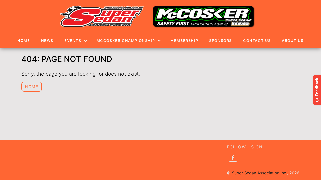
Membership (184, 40)
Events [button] (72, 40)
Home (23, 40)
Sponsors (220, 40)
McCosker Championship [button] (126, 40)
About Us (293, 40)
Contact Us (257, 40)
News (47, 40)
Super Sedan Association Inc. (259, 173)
